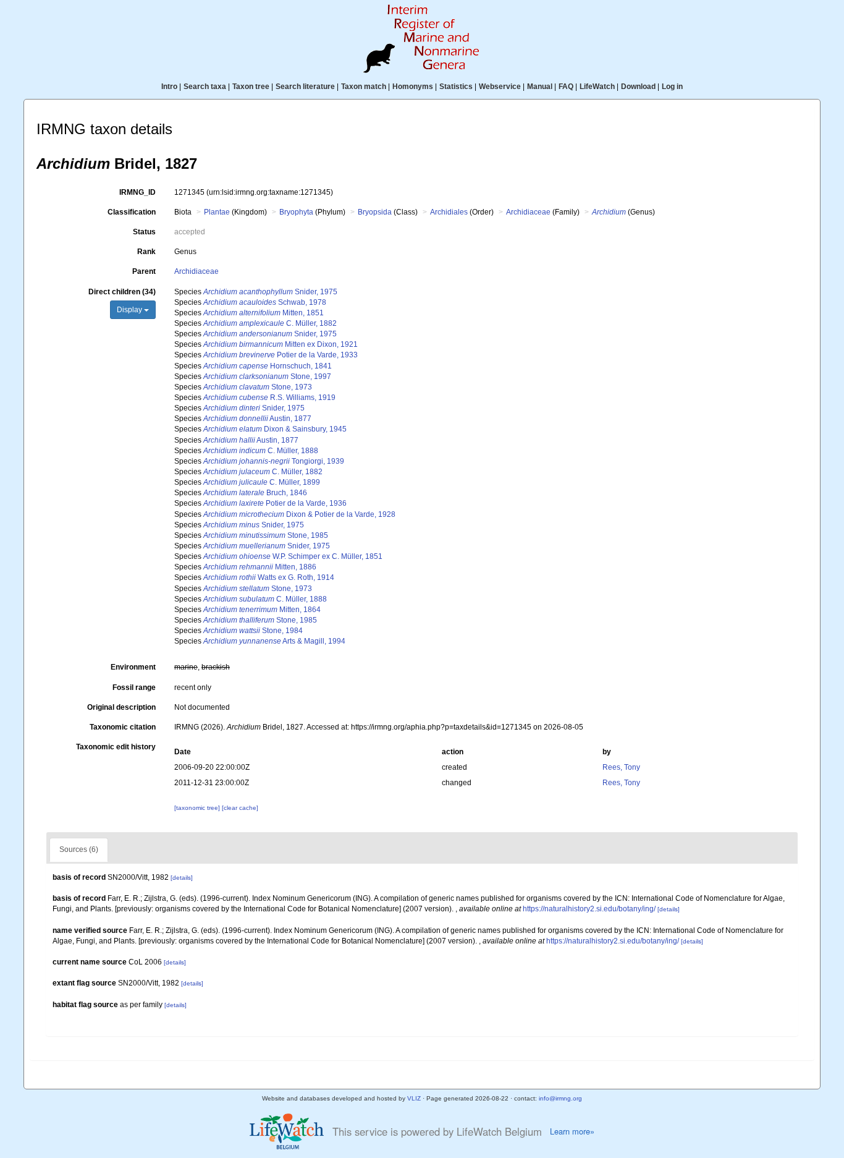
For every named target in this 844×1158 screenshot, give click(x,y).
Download (638, 86)
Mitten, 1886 (259, 567)
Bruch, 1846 (255, 492)
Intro (169, 86)
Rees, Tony (621, 767)
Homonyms (412, 86)
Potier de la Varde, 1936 (275, 503)
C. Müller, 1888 (260, 450)
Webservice (500, 86)
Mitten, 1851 (263, 313)
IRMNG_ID (137, 192)
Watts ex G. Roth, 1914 (268, 577)
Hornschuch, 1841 (267, 366)
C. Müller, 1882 (270, 323)
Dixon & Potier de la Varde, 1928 (299, 514)
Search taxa (205, 86)
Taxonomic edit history (116, 747)
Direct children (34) (122, 291)
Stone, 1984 (253, 630)
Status (144, 232)
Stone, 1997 (267, 376)
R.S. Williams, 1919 (269, 397)
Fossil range (134, 687)
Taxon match (363, 86)
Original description (121, 707)
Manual (539, 86)
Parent (144, 271)
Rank (146, 251)
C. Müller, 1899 (261, 482)
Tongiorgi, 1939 (273, 461)
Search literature (305, 86)
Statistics (456, 86)
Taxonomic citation (123, 727)
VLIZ (414, 1098)
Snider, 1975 (270, 291)
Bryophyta (296, 212)
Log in (672, 86)
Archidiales (449, 212)
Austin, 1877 (257, 418)
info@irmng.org (560, 1098)
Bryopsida (375, 212)
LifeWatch (597, 86)
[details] (182, 877)
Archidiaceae (528, 212)
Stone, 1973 (257, 387)
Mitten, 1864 (262, 609)
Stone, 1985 (265, 535)
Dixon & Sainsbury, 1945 (275, 429)
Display (130, 309)
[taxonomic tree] (198, 807)
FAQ (566, 86)
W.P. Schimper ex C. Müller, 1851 (292, 556)
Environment (133, 667)
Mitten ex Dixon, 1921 (280, 344)
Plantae (217, 212)
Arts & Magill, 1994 (274, 641)
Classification (132, 212)
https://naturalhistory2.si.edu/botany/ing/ (589, 909)
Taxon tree (250, 86)
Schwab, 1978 (264, 302)
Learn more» (572, 1131)
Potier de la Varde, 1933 (280, 355)
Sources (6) (78, 849)
